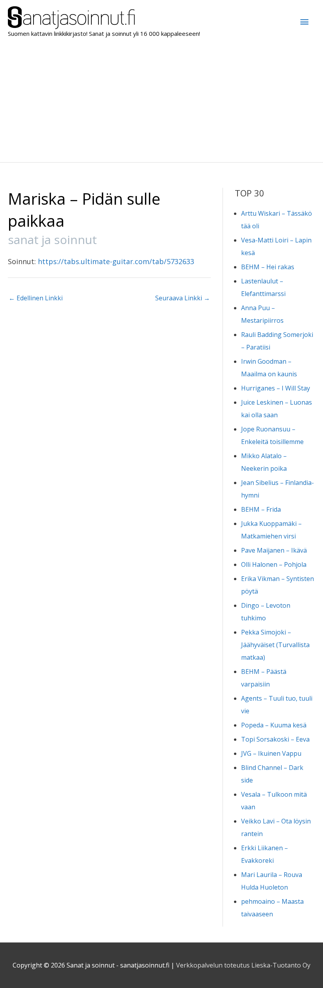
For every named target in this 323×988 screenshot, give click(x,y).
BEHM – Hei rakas (267, 267)
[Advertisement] (161, 103)
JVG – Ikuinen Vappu (271, 753)
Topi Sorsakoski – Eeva (275, 739)
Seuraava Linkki (182, 298)
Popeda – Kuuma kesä (273, 725)
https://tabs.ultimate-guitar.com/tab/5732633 (116, 261)
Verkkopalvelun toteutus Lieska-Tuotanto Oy (243, 965)
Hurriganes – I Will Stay (275, 388)
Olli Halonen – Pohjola (273, 564)
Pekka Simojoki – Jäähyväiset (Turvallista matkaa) (275, 645)
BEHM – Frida (261, 509)
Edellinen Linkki (36, 298)
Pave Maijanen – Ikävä (274, 550)
